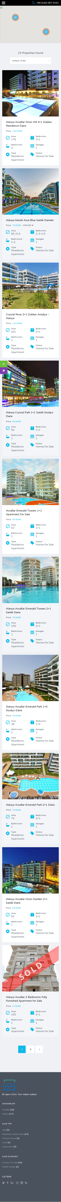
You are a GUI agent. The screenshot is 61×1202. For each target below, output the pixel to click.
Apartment (7, 1146)
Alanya (5, 1114)
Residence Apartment (13, 1134)
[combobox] (30, 60)
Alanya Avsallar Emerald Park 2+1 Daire (30, 804)
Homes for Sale (9, 1162)
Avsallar (6, 1109)
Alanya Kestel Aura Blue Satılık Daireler (30, 220)
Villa (4, 1130)
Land (4, 1142)
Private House (9, 1138)
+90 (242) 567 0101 (47, 2)
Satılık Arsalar (8, 1167)
